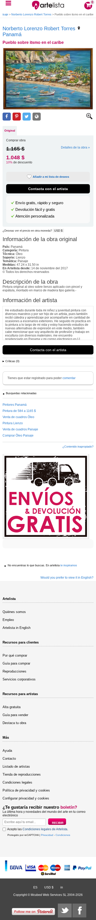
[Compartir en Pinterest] (17, 117)
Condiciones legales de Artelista (45, 829)
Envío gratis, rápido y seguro (39, 203)
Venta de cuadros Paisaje (20, 429)
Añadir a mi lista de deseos (51, 176)
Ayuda (7, 751)
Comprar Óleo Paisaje (18, 435)
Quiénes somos (14, 612)
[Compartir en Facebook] (7, 117)
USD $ (58, 230)
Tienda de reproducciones (22, 774)
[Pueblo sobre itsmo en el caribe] (48, 78)
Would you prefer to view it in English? (66, 577)
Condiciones (63, 835)
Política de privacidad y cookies (26, 790)
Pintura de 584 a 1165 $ (19, 411)
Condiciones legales (17, 782)
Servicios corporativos (19, 679)
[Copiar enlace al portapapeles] (37, 117)
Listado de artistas (16, 766)
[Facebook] (79, 910)
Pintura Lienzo (13, 423)
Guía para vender (15, 715)
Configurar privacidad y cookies (26, 798)
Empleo (8, 620)
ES (35, 887)
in (61, 887)
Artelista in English (16, 628)
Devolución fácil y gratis (35, 209)
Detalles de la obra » (75, 147)
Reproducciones (14, 671)
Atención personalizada (34, 216)
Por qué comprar (15, 655)
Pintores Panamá (15, 405)
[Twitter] (65, 910)
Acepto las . (37, 829)
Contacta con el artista (48, 189)
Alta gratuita (11, 707)
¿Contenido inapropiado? (77, 446)
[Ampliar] (89, 118)
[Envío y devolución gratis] (46, 496)
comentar (69, 378)
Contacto (9, 758)
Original (9, 130)
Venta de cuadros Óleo (18, 417)
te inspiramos (68, 565)
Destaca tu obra (14, 723)
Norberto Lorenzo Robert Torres (31, 14)
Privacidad (47, 835)
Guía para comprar (16, 663)
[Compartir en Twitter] (27, 117)
